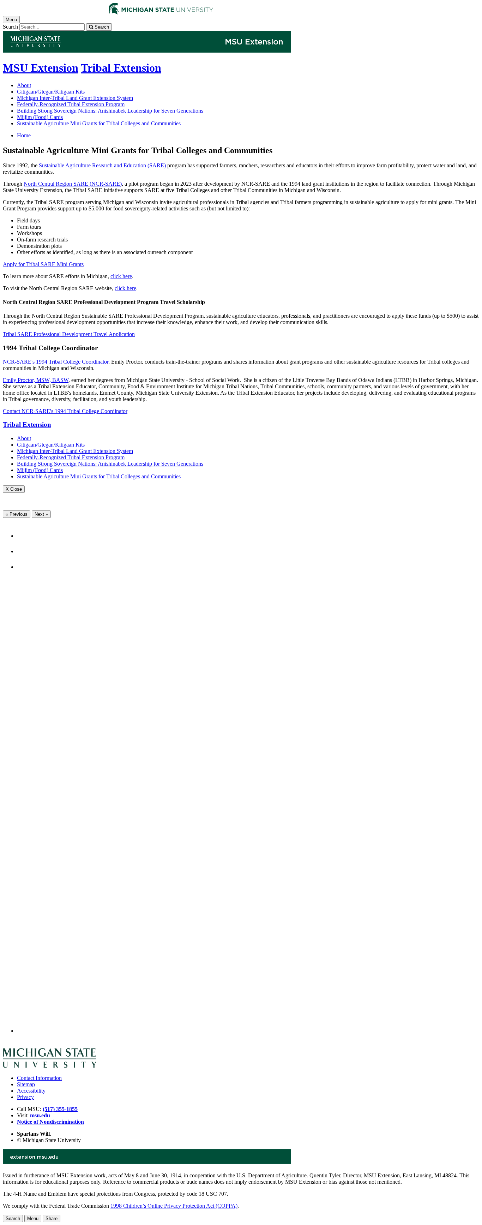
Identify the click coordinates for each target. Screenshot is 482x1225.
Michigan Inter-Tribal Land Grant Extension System (75, 98)
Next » (41, 514)
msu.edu (40, 1115)
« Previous (17, 514)
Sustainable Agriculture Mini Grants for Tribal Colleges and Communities (99, 123)
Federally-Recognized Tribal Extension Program (71, 104)
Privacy (25, 1097)
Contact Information (39, 1078)
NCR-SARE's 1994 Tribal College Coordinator (55, 362)
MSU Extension (40, 67)
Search (10, 27)
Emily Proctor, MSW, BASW (35, 380)
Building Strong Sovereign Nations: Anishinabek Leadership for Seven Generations (110, 111)
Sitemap (26, 1084)
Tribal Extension (121, 67)
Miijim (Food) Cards (40, 117)
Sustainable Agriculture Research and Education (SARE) (102, 165)
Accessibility (31, 1091)
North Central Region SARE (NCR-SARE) (73, 184)
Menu (32, 1218)
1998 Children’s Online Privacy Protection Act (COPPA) (173, 1206)
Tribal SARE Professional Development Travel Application (69, 334)
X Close (14, 489)
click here (121, 276)
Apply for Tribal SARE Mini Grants (43, 264)
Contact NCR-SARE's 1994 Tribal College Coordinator (65, 411)
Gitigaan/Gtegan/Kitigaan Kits (51, 92)
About (24, 85)
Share (52, 1218)
